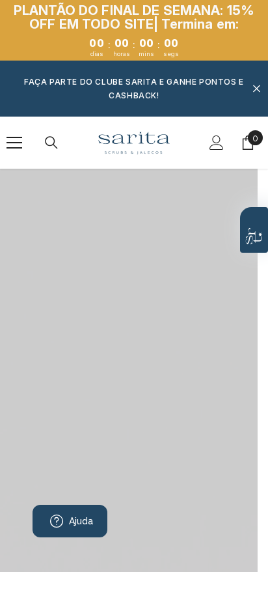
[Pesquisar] (51, 142)
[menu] (14, 142)
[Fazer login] (216, 142)
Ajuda (81, 521)
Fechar (256, 89)
